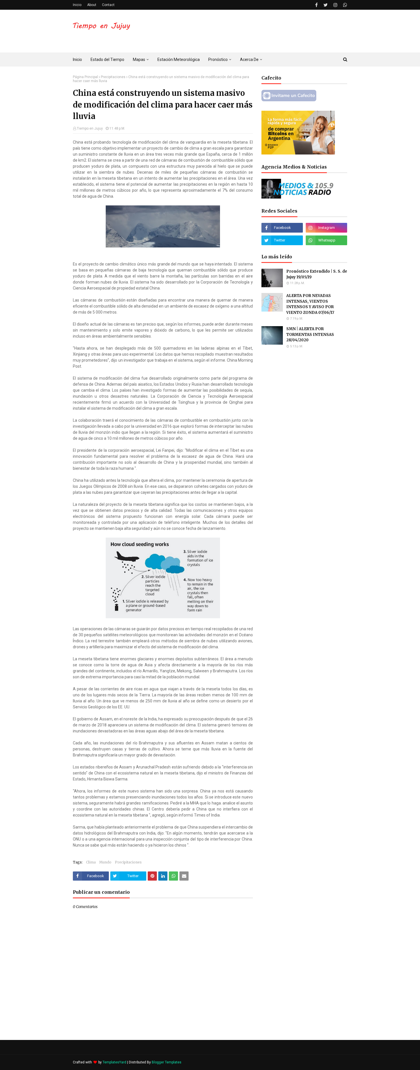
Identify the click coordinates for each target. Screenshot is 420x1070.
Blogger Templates (166, 1062)
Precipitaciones (113, 77)
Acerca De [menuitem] (249, 59)
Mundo (105, 862)
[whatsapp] (344, 5)
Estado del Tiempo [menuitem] (107, 59)
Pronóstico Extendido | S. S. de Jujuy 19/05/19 (316, 274)
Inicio (77, 5)
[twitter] (325, 5)
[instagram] (335, 5)
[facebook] (316, 5)
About (91, 5)
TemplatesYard (114, 1062)
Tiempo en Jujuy (90, 128)
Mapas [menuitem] (139, 59)
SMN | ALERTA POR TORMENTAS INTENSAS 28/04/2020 (310, 334)
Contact (108, 5)
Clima (91, 862)
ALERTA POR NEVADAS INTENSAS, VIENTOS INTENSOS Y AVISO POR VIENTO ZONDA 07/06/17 (310, 304)
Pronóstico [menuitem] (218, 59)
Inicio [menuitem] (77, 59)
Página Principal (85, 77)
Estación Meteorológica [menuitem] (178, 59)
